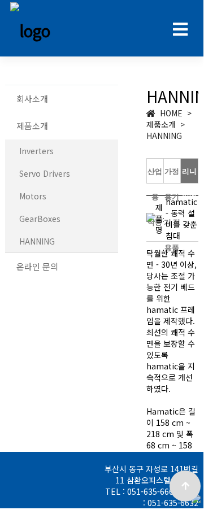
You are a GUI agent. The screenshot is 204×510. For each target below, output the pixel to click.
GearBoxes (39, 218)
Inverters (36, 150)
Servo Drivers (44, 173)
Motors (32, 196)
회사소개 (32, 98)
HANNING (37, 241)
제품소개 (32, 126)
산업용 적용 (154, 196)
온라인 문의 (37, 266)
